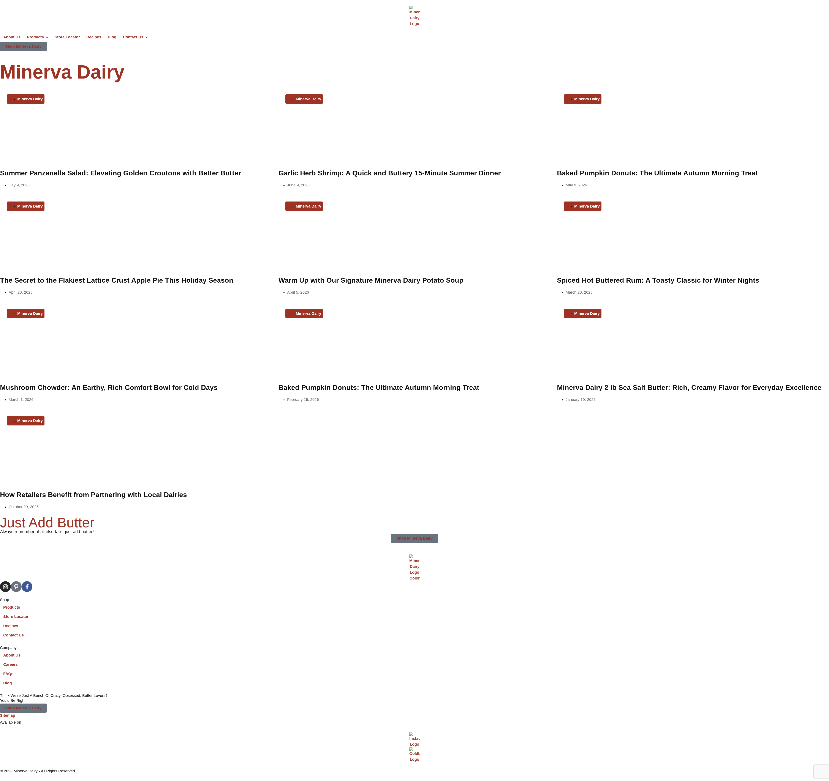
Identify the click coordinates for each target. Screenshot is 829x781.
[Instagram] (5, 586)
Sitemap (7, 715)
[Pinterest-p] (16, 586)
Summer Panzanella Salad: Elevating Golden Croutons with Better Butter (120, 173)
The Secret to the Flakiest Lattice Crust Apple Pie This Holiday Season (116, 280)
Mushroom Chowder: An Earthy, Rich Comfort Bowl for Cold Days (109, 387)
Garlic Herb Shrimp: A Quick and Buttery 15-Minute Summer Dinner (389, 173)
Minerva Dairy (62, 72)
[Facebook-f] (27, 586)
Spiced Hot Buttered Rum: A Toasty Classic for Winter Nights (658, 280)
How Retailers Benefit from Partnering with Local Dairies (93, 495)
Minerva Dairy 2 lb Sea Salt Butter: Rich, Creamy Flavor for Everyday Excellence (689, 387)
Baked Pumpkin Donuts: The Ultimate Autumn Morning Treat (657, 173)
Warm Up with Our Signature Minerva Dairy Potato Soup (371, 280)
